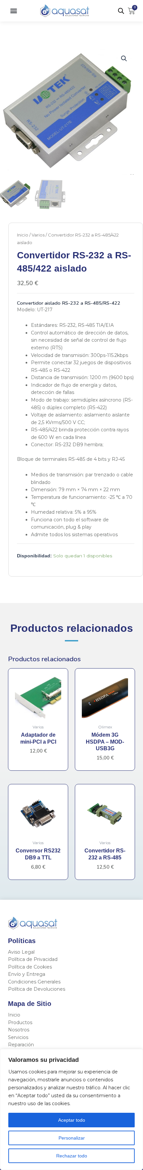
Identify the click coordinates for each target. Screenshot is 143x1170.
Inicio (22, 235)
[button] (13, 10)
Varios (38, 235)
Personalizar (72, 1138)
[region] (71, 1109)
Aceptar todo (71, 1120)
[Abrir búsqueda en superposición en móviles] (121, 11)
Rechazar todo (71, 1155)
